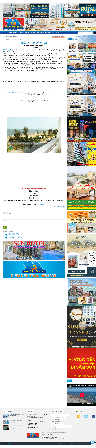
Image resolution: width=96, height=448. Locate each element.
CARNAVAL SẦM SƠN (56, 421)
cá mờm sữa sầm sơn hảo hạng (58, 419)
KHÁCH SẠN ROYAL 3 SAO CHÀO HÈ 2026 (16, 421)
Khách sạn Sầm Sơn (13, 32)
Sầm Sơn (41, 204)
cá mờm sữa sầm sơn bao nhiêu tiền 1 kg (60, 417)
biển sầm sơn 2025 (55, 415)
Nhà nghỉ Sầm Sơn (24, 32)
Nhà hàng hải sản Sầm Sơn (37, 32)
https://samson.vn (58, 206)
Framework (19, 39)
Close (4, 31)
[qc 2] (34, 269)
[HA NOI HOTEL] (26, 10)
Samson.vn (8, 39)
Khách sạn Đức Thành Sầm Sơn (12, 233)
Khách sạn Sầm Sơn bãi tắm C (58, 36)
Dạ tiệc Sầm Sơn (55, 429)
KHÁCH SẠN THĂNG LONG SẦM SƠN (14, 236)
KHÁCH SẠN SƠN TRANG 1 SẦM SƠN (14, 239)
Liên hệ (57, 32)
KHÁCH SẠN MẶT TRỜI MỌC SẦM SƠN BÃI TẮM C (17, 415)
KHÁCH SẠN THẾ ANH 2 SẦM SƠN (13, 237)
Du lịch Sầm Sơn (49, 32)
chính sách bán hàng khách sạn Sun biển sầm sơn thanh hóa (61, 426)
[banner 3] (13, 24)
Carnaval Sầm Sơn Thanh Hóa (57, 423)
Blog (16, 39)
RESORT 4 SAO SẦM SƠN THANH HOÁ (16, 426)
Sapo (9, 443)
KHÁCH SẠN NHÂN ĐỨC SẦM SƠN (13, 234)
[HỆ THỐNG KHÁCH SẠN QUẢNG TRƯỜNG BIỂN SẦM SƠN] (34, 250)
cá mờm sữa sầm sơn (65, 415)
